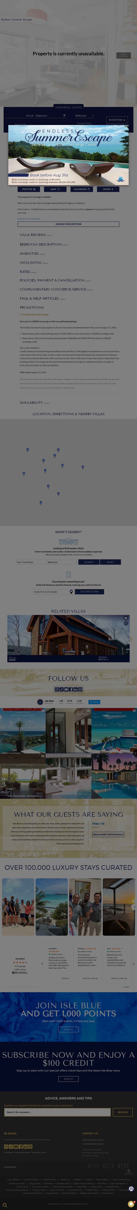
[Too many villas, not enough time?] (131, 1189)
